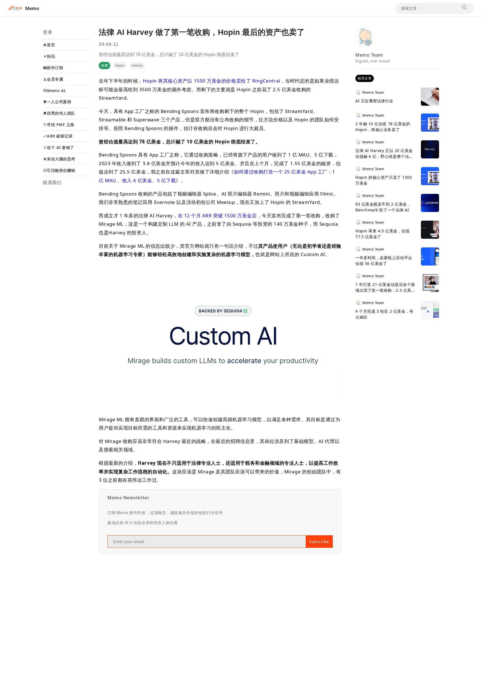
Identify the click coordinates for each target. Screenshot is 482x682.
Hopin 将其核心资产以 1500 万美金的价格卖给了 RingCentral (211, 81)
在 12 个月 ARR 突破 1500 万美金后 (217, 215)
